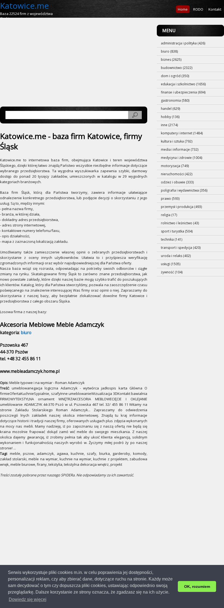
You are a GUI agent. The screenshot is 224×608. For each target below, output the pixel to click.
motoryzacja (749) (175, 166)
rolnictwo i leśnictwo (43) (180, 223)
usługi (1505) (170, 264)
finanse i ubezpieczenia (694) (183, 92)
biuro (26, 332)
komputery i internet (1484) (182, 133)
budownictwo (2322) (176, 67)
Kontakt (214, 9)
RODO (198, 9)
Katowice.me (24, 5)
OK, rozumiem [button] (197, 586)
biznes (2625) (171, 59)
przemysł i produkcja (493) (181, 206)
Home (183, 9)
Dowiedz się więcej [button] (27, 599)
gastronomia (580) (175, 100)
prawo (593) (170, 198)
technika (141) (171, 239)
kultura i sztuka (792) (176, 141)
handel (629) (170, 108)
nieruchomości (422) (176, 174)
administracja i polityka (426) (183, 43)
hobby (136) (170, 116)
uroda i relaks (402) (176, 255)
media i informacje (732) (179, 149)
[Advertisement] (73, 63)
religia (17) (169, 215)
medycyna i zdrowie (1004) (181, 157)
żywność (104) (171, 272)
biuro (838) (169, 51)
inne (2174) (169, 125)
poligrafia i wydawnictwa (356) (184, 190)
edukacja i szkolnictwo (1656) (183, 84)
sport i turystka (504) (177, 231)
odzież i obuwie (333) (177, 182)
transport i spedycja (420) (181, 247)
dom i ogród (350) (175, 76)
